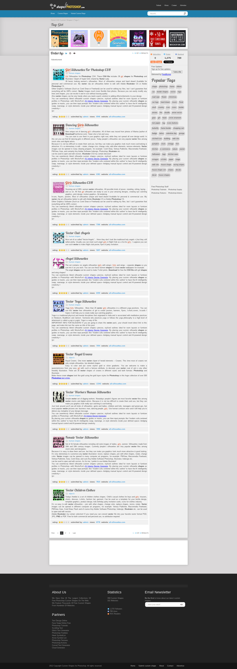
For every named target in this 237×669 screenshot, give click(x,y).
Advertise (183, 5)
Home (53, 13)
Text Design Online (59, 621)
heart (165, 118)
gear (154, 118)
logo (179, 92)
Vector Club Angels (77, 233)
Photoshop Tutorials (158, 190)
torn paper (156, 123)
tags (164, 154)
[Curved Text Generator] (118, 38)
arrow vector (177, 113)
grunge (181, 133)
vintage (170, 144)
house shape (166, 165)
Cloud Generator (58, 648)
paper (171, 159)
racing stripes (178, 165)
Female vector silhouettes (81, 437)
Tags (76, 20)
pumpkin (155, 144)
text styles (61, 378)
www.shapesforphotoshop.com (74, 6)
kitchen (155, 149)
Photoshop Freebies (60, 633)
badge (154, 133)
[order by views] (74, 53)
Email (159, 62)
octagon (155, 159)
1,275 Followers (116, 609)
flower (164, 97)
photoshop (163, 86)
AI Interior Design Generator (96, 101)
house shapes (164, 175)
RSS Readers (115, 614)
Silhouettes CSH (79, 183)
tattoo (161, 133)
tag (163, 123)
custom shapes (63, 13)
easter (182, 149)
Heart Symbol (57, 635)
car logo (155, 102)
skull (154, 107)
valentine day (171, 133)
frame (172, 86)
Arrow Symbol (57, 638)
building (167, 139)
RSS (153, 62)
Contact (174, 5)
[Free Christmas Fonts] (157, 38)
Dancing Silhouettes (81, 125)
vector (172, 92)
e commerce (165, 149)
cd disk (164, 159)
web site (175, 139)
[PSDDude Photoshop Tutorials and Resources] (59, 38)
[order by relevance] (66, 53)
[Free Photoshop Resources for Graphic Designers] (98, 38)
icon (168, 107)
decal (154, 175)
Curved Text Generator (61, 645)
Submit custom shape (78, 13)
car (153, 92)
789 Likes (113, 611)
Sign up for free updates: (161, 69)
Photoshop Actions (175, 193)
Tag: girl (57, 24)
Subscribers (157, 54)
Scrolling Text (57, 628)
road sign (155, 97)
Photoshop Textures (158, 193)
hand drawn (165, 102)
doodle (167, 113)
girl (159, 118)
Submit (158, 5)
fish (177, 144)
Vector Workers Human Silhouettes (88, 392)
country (161, 107)
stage (178, 159)
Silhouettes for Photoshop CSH (88, 70)
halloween (156, 154)
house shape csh (159, 170)
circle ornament (175, 118)
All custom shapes (65, 20)
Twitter (168, 54)
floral (181, 102)
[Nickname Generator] (79, 38)
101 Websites (112, 601)
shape (154, 86)
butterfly (155, 128)
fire (161, 113)
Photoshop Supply (175, 190)
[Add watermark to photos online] (177, 38)
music (174, 102)
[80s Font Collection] (138, 38)
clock (163, 144)
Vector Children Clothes (80, 490)
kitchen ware (173, 154)
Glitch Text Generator (60, 630)
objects (72, 358)
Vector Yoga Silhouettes (80, 301)
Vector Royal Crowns (78, 354)
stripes (170, 170)
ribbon (179, 86)
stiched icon (157, 139)
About (166, 5)
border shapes (162, 92)
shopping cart (178, 128)
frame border (166, 128)
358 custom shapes (115, 598)
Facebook (181, 54)
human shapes (75, 73)
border (181, 107)
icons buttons (172, 123)
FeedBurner (166, 74)
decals (178, 170)
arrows (154, 113)
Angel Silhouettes (76, 258)
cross (174, 107)
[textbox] (167, 13)
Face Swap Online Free (61, 623)
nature (174, 149)
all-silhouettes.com (117, 117)
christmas (173, 97)
